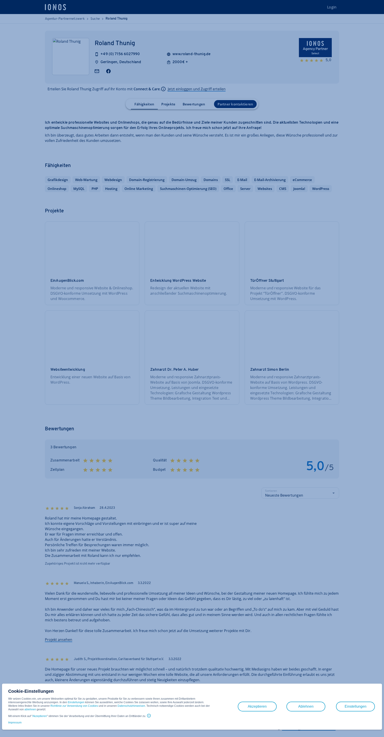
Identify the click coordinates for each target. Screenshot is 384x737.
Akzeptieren (39, 716)
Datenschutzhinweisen (131, 705)
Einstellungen (76, 702)
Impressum (15, 722)
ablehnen (30, 709)
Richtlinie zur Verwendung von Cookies (74, 705)
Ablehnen (306, 706)
